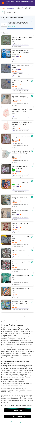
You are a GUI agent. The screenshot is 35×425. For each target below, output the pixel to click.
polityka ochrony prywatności (24, 405)
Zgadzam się (18, 410)
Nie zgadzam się (19, 416)
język (16, 319)
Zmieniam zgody (17, 422)
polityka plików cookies (7, 405)
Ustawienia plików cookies (14, 398)
